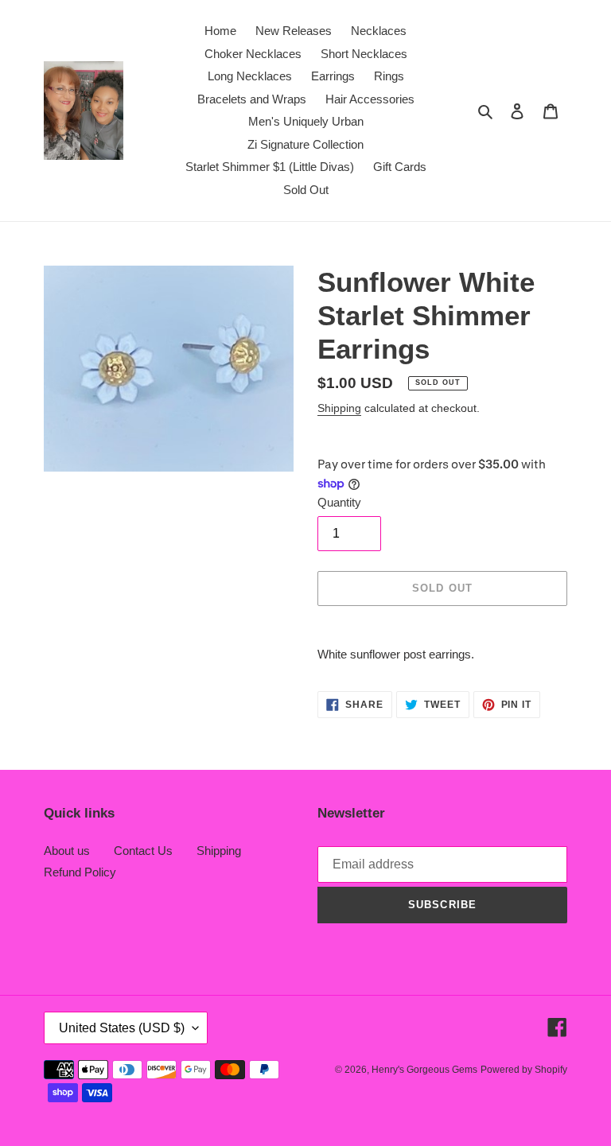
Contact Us (143, 850)
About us (67, 850)
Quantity (339, 502)
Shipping (339, 408)
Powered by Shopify (524, 1069)
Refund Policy (80, 872)
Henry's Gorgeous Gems (424, 1069)
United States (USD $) (122, 1028)
